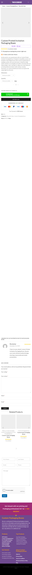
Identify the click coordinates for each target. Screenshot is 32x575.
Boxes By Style (22, 6)
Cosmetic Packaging (6, 541)
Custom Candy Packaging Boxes (8, 436)
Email (3, 402)
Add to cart (16, 99)
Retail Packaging (5, 543)
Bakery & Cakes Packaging (8, 430)
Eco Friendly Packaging (7, 540)
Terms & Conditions (20, 558)
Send (4, 496)
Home (3, 6)
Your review (4, 376)
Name (3, 395)
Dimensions (4, 72)
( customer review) (12, 49)
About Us (18, 554)
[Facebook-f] (11, 571)
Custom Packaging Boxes (12, 6)
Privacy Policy (19, 556)
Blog (17, 562)
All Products (4, 537)
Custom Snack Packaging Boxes (23, 433)
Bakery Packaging (6, 546)
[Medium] (20, 571)
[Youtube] (14, 571)
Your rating (4, 372)
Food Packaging (5, 544)
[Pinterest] (17, 571)
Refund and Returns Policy (22, 560)
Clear (15, 81)
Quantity (3, 78)
